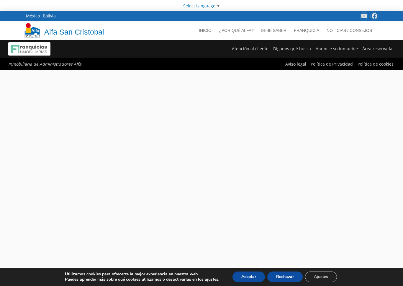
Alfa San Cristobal (74, 32)
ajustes (211, 279)
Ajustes (321, 277)
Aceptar (248, 277)
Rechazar (285, 277)
